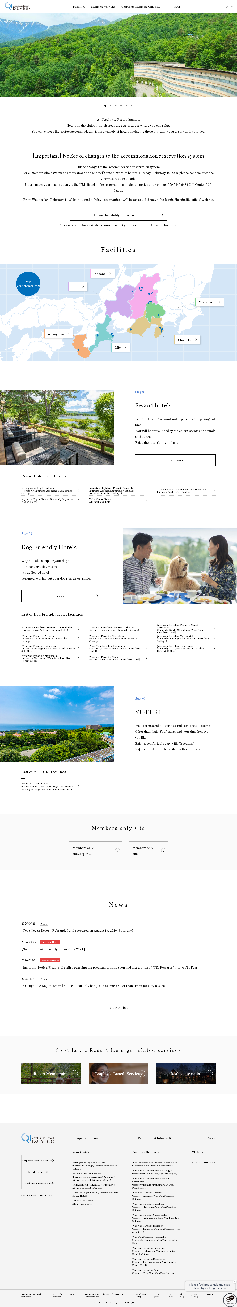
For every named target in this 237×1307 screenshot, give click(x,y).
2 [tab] (110, 105)
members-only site (143, 850)
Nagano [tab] (100, 273)
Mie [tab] (118, 347)
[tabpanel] (118, 55)
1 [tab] (105, 106)
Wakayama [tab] (56, 334)
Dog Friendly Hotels (145, 1152)
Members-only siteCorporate (83, 850)
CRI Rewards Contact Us (37, 1195)
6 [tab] (131, 105)
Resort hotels (81, 1152)
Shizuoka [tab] (185, 339)
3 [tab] (116, 105)
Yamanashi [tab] (207, 302)
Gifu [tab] (75, 286)
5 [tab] (126, 105)
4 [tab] (121, 105)
